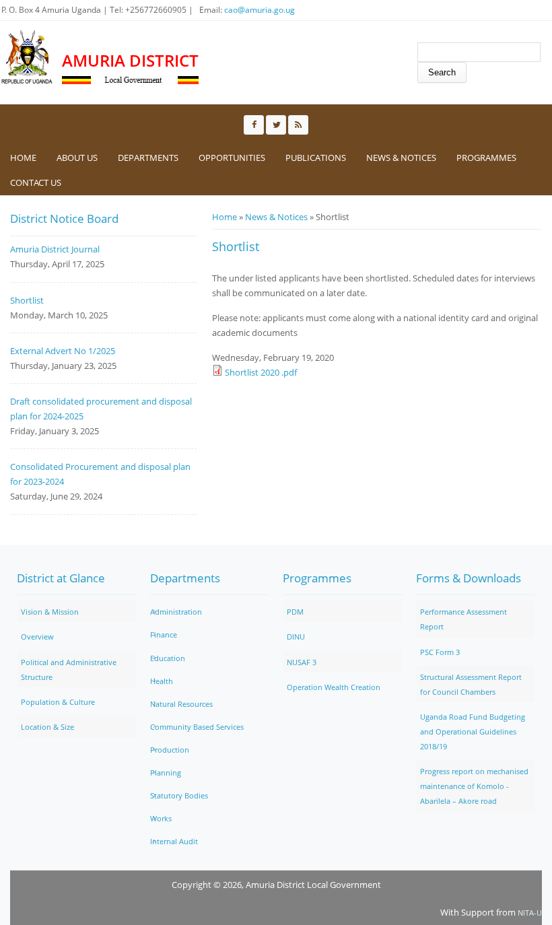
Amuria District (130, 60)
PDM (295, 612)
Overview (37, 636)
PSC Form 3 (440, 652)
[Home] (27, 57)
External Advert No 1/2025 (62, 351)
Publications (315, 157)
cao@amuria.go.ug (259, 9)
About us (77, 157)
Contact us (35, 182)
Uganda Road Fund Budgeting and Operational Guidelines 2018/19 (472, 731)
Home (23, 157)
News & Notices (401, 157)
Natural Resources (181, 704)
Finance (163, 634)
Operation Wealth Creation (333, 687)
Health (161, 681)
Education (167, 658)
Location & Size (47, 727)
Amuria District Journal (55, 249)
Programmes (486, 157)
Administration (176, 612)
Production (169, 750)
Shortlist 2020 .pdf (261, 372)
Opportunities (232, 157)
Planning (165, 772)
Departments (148, 157)
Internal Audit (174, 841)
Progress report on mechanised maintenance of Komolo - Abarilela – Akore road (474, 786)
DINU (296, 636)
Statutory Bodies (179, 795)
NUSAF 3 (301, 662)
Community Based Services (197, 727)
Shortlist (27, 300)
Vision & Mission (50, 612)
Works (161, 818)
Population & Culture (58, 702)
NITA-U (530, 912)
